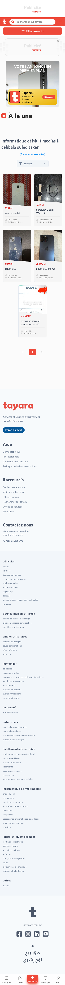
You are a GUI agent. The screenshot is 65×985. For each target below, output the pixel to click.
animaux (7, 854)
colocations (8, 668)
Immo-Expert (14, 430)
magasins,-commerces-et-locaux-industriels (23, 677)
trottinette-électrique (13, 841)
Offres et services (13, 506)
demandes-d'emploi (12, 641)
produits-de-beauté (12, 762)
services (7, 654)
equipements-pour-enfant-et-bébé (19, 754)
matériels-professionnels (15, 727)
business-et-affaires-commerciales (19, 735)
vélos (5, 862)
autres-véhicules (11, 587)
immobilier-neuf (10, 712)
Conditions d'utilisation (15, 461)
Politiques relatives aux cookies (20, 466)
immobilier (10, 663)
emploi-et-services (15, 636)
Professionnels (11, 456)
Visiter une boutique (14, 492)
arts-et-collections (11, 850)
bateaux (6, 595)
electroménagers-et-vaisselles (17, 623)
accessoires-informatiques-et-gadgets (21, 819)
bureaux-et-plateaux (12, 689)
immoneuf (9, 707)
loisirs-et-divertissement (19, 836)
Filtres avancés (11, 496)
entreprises (10, 722)
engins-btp (7, 591)
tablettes (7, 827)
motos (6, 566)
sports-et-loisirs (10, 846)
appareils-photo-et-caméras (16, 806)
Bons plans (9, 511)
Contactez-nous (11, 451)
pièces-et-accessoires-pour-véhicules (20, 600)
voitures (7, 570)
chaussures (8, 775)
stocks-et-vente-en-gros (14, 739)
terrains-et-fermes (11, 698)
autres (7, 880)
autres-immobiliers (12, 693)
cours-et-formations (12, 645)
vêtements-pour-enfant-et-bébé (18, 779)
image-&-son (9, 793)
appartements (9, 685)
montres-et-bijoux (11, 758)
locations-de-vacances (13, 681)
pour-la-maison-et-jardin (19, 613)
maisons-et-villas (11, 673)
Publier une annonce (14, 487)
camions (7, 604)
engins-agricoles (10, 583)
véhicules (9, 561)
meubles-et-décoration (13, 627)
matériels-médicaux (12, 731)
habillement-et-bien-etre (19, 749)
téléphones (8, 814)
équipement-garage (12, 575)
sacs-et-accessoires (12, 771)
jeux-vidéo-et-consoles (13, 823)
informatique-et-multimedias (22, 788)
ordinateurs (8, 798)
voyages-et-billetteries (13, 871)
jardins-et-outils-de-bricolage (16, 618)
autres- (6, 885)
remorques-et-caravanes (14, 579)
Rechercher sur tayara (15, 501)
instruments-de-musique (15, 866)
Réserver (48, 97)
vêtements (8, 766)
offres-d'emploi (10, 650)
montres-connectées (13, 802)
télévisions (8, 810)
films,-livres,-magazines (14, 858)
